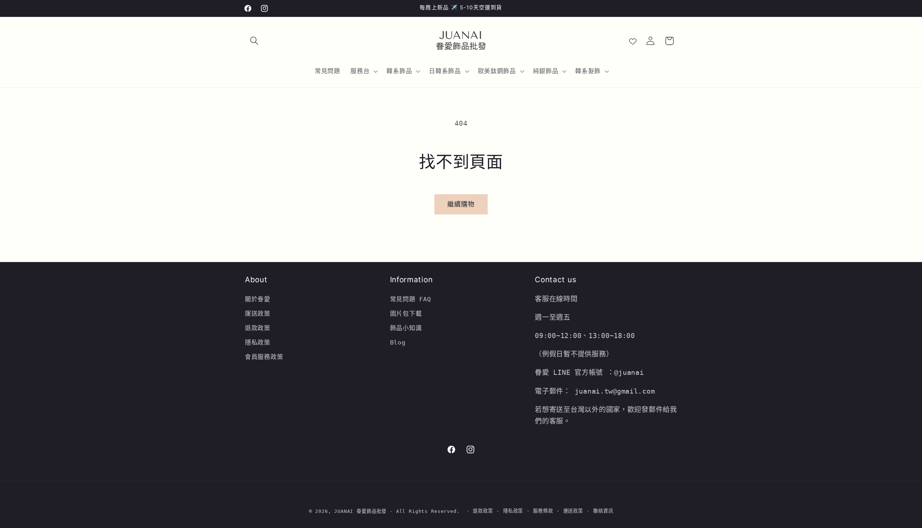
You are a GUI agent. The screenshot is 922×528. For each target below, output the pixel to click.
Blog (398, 342)
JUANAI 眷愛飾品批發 (360, 511)
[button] (254, 40)
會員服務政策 (264, 356)
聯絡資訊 (603, 511)
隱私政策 (257, 342)
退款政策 (259, 328)
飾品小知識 (406, 328)
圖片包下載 (406, 313)
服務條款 (543, 511)
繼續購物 (461, 204)
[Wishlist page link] (632, 40)
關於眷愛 (257, 299)
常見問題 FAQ (410, 299)
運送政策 (257, 313)
